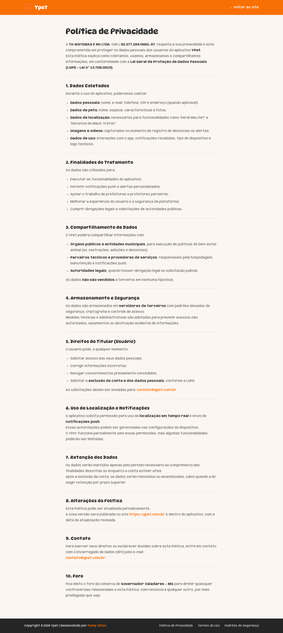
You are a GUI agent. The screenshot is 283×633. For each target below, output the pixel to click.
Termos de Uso (209, 625)
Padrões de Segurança (242, 625)
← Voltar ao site (244, 7)
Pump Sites (97, 625)
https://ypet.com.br (147, 514)
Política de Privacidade (176, 625)
